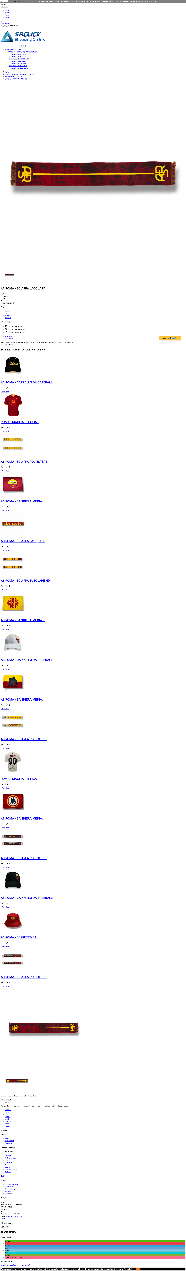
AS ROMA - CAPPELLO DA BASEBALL (27, 382)
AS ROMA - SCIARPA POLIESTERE (24, 461)
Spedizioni (8, 1162)
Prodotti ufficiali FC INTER (17, 54)
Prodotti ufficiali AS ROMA (17, 61)
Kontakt (3, 1218)
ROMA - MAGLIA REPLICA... (20, 422)
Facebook (8, 1110)
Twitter (7, 1112)
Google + (8, 1119)
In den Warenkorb (7, 303)
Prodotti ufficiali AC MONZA (18, 66)
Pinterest (8, 318)
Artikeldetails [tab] (9, 339)
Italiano (7, 10)
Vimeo (7, 1124)
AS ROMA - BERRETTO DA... (20, 937)
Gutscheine (8, 1193)
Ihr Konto (4, 1176)
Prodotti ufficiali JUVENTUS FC (19, 59)
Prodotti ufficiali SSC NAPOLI (18, 63)
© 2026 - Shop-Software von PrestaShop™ (15, 1265)
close (4, 1)
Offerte (7, 1138)
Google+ (7, 315)
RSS (6, 1114)
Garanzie (7, 1167)
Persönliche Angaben (12, 1184)
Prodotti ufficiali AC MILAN (17, 56)
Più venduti (8, 1143)
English (7, 17)
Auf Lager (4, 345)
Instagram (8, 1126)
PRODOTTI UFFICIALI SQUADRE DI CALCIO (21, 52)
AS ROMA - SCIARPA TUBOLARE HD (25, 580)
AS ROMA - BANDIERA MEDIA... (23, 501)
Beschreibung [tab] (9, 336)
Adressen (8, 1191)
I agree (138, 1269)
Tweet (7, 313)
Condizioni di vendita (11, 1169)
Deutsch (7, 13)
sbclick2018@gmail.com (14, 1216)
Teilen (7, 311)
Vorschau (5, 392)
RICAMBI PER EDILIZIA (13, 50)
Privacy (7, 1160)
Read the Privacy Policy (125, 1269)
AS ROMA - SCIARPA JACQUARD (23, 541)
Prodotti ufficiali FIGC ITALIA (18, 68)
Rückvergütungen (10, 1189)
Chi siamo (8, 1156)
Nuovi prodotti (9, 1141)
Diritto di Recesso (11, 1158)
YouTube (7, 1117)
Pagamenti (8, 1165)
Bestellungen (9, 1187)
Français (7, 15)
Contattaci (8, 1172)
